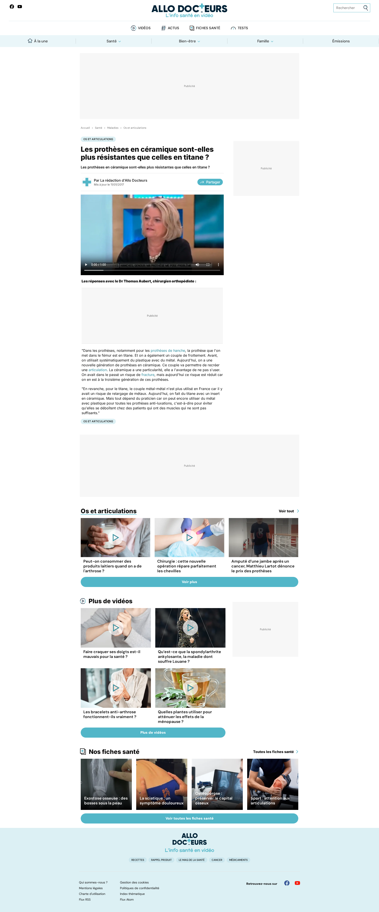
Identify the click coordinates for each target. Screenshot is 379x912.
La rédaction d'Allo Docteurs (123, 180)
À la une (41, 41)
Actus (173, 28)
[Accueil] (189, 842)
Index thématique (132, 894)
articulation (98, 370)
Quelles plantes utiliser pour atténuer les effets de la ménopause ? (185, 716)
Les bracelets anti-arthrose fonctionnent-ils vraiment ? (109, 714)
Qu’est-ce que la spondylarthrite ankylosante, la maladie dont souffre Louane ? (189, 656)
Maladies (112, 128)
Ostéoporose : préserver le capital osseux (213, 798)
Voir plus (189, 582)
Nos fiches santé (114, 751)
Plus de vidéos (110, 601)
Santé (112, 41)
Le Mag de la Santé (192, 860)
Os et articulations (134, 128)
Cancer (217, 860)
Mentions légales (91, 888)
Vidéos (144, 28)
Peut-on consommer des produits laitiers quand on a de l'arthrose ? (112, 566)
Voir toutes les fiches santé (190, 818)
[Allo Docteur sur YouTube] (297, 883)
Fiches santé (208, 28)
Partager (213, 182)
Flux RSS (85, 899)
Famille (263, 41)
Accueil (85, 128)
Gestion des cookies (134, 882)
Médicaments (238, 860)
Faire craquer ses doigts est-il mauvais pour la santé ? (111, 654)
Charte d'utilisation (92, 894)
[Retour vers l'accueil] (189, 10)
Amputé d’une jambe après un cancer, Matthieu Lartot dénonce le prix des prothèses (263, 566)
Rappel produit (161, 860)
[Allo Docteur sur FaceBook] (12, 6)
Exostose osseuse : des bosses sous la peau (106, 800)
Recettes (137, 860)
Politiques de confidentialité (139, 888)
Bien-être (187, 41)
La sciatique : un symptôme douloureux (162, 800)
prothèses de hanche (168, 350)
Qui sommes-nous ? (93, 882)
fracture (147, 374)
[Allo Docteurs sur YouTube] (20, 6)
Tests (243, 28)
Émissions (341, 41)
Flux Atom (127, 899)
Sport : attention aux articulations (270, 800)
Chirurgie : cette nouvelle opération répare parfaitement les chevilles (186, 566)
